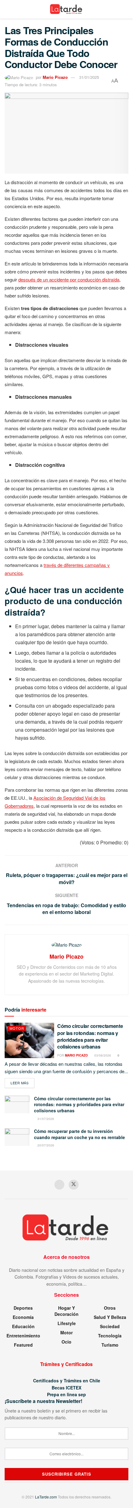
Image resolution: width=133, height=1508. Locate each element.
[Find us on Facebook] (59, 1185)
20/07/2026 (45, 1145)
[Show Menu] (7, 9)
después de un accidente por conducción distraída (68, 279)
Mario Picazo (55, 77)
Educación (23, 1326)
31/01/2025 (89, 77)
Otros (110, 1308)
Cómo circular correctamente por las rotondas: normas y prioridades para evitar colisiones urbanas (90, 1036)
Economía (23, 1317)
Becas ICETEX (66, 1388)
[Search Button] (125, 9)
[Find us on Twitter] (74, 1185)
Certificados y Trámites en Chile (66, 1380)
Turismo (109, 1345)
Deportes (23, 1308)
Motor (17, 1028)
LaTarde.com (46, 1496)
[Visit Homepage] (66, 9)
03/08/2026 (102, 1055)
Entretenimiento (23, 1335)
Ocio (66, 1342)
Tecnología (110, 1335)
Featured (23, 1345)
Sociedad (110, 1326)
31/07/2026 (45, 1119)
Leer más (22, 1082)
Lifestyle (67, 1323)
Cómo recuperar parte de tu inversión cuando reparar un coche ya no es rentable (79, 1134)
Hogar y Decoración (66, 1311)
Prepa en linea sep (66, 1394)
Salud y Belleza (110, 1317)
